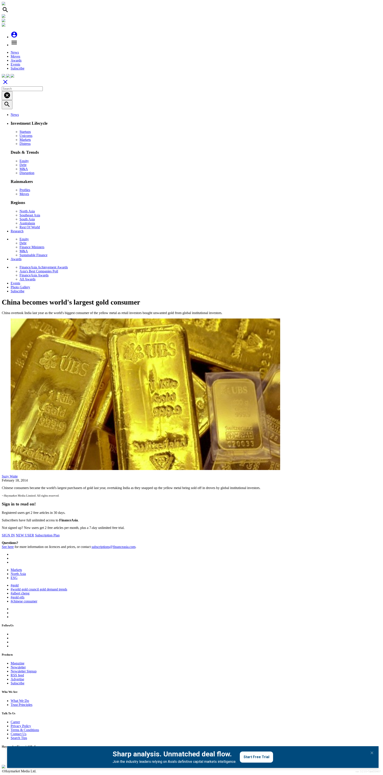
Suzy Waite (10, 476)
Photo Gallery (20, 287)
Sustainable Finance (33, 255)
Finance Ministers (32, 247)
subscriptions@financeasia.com (113, 547)
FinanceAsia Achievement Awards (44, 267)
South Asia (27, 219)
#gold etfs (17, 597)
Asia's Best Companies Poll (39, 271)
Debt (23, 165)
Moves (15, 56)
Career (15, 722)
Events (15, 64)
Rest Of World (30, 227)
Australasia (27, 223)
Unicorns (26, 136)
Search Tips (19, 738)
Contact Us (18, 734)
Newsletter (18, 667)
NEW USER (25, 535)
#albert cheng (20, 593)
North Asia (27, 211)
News (15, 52)
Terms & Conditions (25, 730)
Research (17, 231)
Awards (16, 60)
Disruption (27, 173)
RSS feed (17, 675)
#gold (15, 585)
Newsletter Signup (24, 671)
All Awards (27, 279)
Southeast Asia (30, 215)
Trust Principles (21, 705)
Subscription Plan (47, 535)
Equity (24, 161)
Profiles (25, 190)
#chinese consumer (24, 601)
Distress (25, 144)
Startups (25, 132)
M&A (24, 169)
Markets (25, 140)
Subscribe (17, 68)
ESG (14, 578)
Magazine (17, 663)
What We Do (20, 701)
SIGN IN (8, 535)
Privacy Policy (21, 726)
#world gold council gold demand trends (39, 589)
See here (8, 547)
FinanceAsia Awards (34, 275)
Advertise (17, 679)
